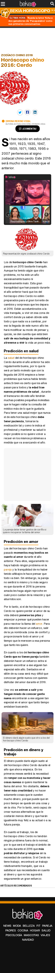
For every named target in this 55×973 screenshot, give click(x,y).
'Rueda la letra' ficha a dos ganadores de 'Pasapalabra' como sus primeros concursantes (30, 20)
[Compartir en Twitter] (20, 112)
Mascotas (31, 935)
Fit (38, 926)
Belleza (29, 926)
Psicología (14, 935)
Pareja (47, 926)
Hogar (35, 930)
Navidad (28, 940)
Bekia (30, 11)
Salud (46, 930)
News (7, 926)
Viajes (45, 935)
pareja (8, 569)
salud (11, 358)
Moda (17, 926)
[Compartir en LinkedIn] (35, 112)
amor (39, 624)
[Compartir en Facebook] (27, 112)
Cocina (23, 930)
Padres (10, 930)
